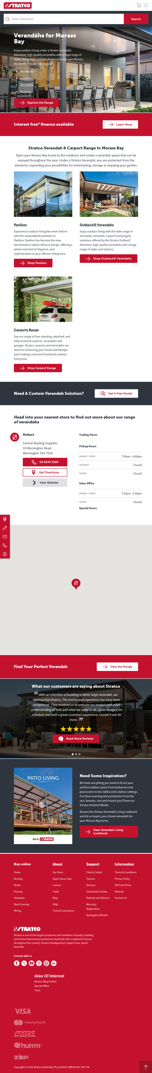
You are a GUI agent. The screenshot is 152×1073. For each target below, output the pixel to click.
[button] (76, 584)
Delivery (90, 885)
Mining (17, 910)
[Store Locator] (5, 519)
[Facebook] (16, 963)
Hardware (19, 898)
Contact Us (121, 898)
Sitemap (119, 891)
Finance (90, 878)
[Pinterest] (46, 963)
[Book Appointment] (5, 554)
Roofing (18, 878)
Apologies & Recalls (97, 915)
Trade (56, 891)
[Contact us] (5, 536)
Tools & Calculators (63, 910)
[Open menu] (145, 5)
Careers (57, 885)
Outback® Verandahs (97, 225)
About (57, 864)
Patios (17, 872)
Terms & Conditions (125, 872)
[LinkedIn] (54, 963)
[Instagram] (39, 963)
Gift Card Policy (123, 885)
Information (124, 864)
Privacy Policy (122, 878)
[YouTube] (31, 963)
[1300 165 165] (5, 545)
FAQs (55, 904)
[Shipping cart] (138, 6)
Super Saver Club (62, 878)
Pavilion (20, 225)
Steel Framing (21, 904)
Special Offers (41, 986)
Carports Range (26, 330)
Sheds (17, 885)
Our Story (58, 872)
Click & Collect (94, 872)
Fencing (18, 891)
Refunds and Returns (98, 898)
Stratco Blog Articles (45, 981)
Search (136, 19)
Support (92, 864)
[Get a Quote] (5, 527)
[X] (24, 963)
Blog (55, 898)
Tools (37, 990)
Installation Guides (96, 891)
